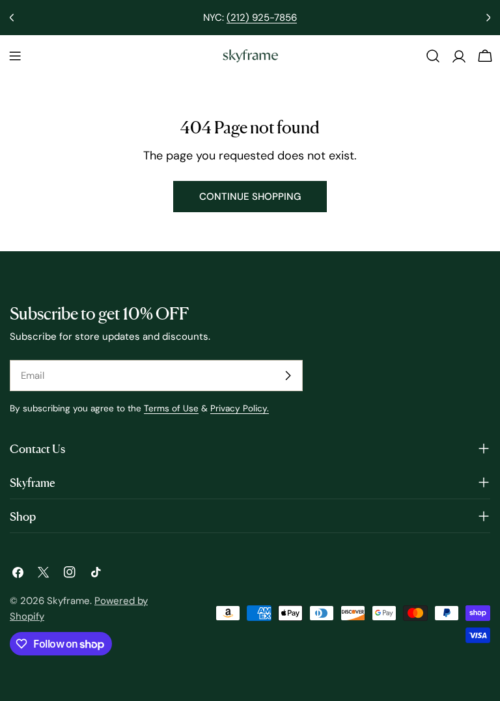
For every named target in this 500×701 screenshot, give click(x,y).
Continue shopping (250, 196)
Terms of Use (171, 408)
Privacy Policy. (239, 408)
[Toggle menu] (15, 56)
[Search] (433, 56)
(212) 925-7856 (262, 17)
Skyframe (68, 600)
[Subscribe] (287, 375)
